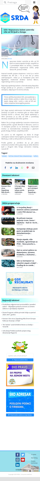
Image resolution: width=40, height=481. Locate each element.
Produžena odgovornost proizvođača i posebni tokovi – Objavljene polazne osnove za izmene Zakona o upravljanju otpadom (19, 306)
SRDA (18, 474)
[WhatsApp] (22, 167)
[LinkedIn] (17, 167)
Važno (36, 156)
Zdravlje (9, 58)
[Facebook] (5, 167)
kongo (4, 156)
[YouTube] (23, 460)
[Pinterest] (27, 167)
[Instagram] (18, 460)
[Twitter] (11, 167)
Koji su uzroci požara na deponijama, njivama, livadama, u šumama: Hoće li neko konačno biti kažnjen (27, 254)
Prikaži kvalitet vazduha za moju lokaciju (21, 415)
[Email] (33, 167)
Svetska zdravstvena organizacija (20, 156)
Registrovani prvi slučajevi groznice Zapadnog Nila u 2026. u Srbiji (33, 189)
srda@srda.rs (21, 470)
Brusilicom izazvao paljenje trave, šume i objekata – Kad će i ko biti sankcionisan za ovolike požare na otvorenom (27, 222)
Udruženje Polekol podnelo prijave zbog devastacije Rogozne (17, 332)
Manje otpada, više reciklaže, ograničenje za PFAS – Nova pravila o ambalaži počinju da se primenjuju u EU (27, 244)
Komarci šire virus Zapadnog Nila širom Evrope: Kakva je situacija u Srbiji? (6, 189)
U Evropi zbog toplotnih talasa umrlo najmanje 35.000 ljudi (20, 189)
